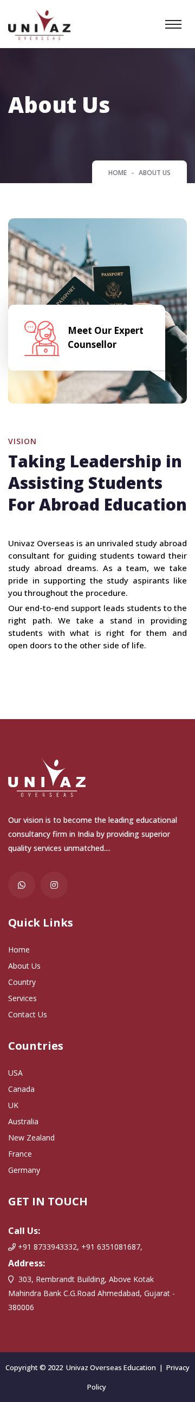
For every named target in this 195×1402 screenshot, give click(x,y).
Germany (24, 1170)
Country (22, 982)
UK (13, 1105)
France (20, 1154)
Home (117, 172)
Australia (23, 1121)
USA (15, 1073)
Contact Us (27, 1014)
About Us (24, 966)
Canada (21, 1089)
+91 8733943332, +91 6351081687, (79, 1247)
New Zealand (31, 1137)
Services (22, 998)
